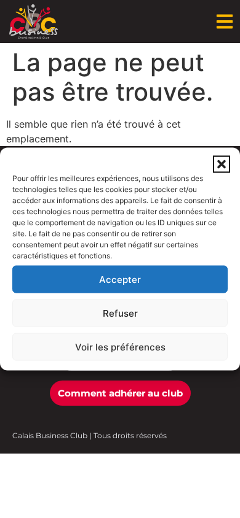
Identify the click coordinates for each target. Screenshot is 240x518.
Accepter (120, 279)
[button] (221, 164)
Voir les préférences (120, 346)
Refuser (120, 313)
